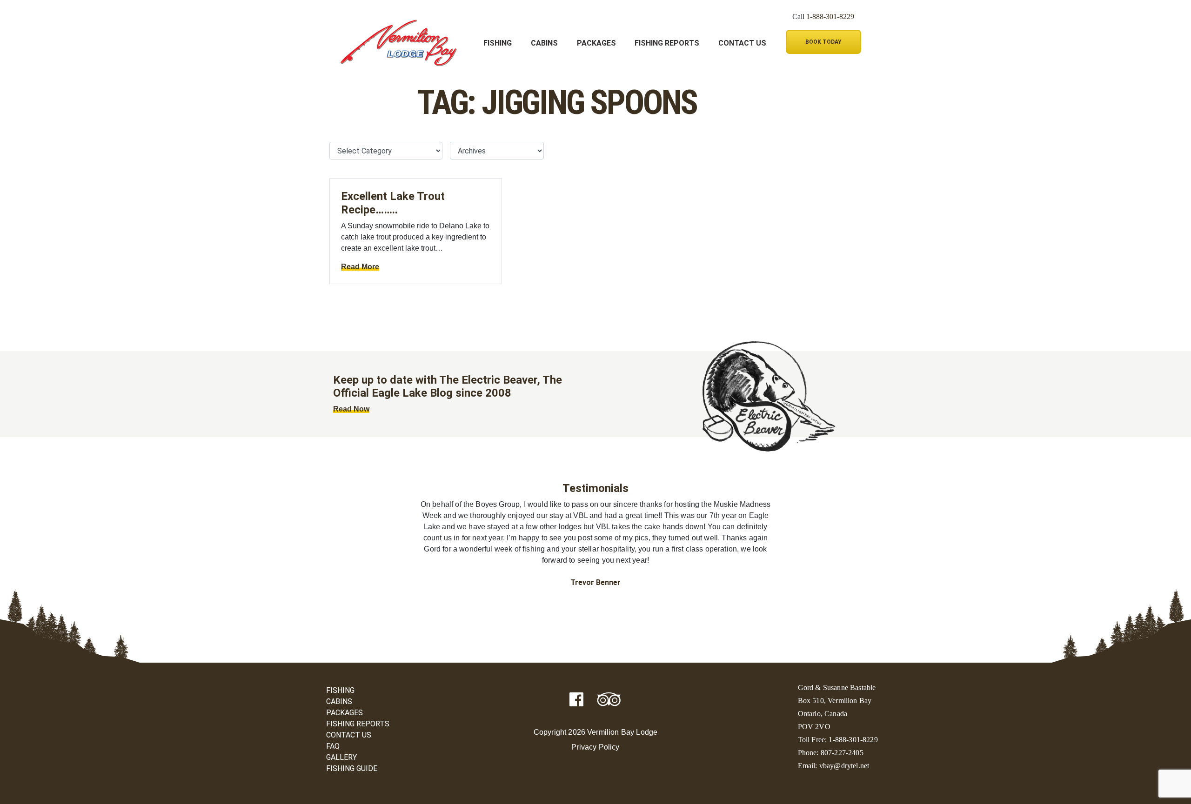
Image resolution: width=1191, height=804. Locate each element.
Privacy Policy (595, 747)
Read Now (351, 409)
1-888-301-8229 (830, 16)
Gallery (341, 757)
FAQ (333, 746)
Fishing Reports (667, 43)
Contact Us (742, 43)
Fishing (497, 43)
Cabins (544, 43)
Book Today (823, 42)
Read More (360, 267)
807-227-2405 (842, 753)
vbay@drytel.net (844, 766)
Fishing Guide (351, 768)
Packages (596, 43)
